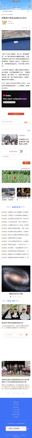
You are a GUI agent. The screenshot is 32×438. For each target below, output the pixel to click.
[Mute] (20, 5)
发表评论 (16, 114)
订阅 (4, 8)
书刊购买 (16, 417)
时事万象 (6, 14)
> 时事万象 (22, 135)
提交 (26, 122)
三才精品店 (16, 412)
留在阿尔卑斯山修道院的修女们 (12, 323)
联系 (4, 7)
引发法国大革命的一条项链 (23, 199)
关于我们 (16, 405)
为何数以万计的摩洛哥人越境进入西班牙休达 (24, 141)
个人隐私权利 (23, 435)
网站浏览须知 (16, 436)
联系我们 (16, 407)
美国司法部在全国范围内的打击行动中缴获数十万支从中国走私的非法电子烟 (15, 381)
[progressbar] (23, 5)
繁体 (29, 5)
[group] (18, 6)
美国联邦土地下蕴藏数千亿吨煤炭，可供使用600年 (8, 199)
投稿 (4, 5)
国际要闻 (11, 14)
